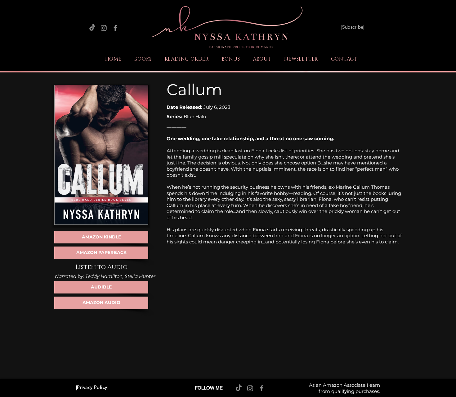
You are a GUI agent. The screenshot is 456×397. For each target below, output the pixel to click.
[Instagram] (104, 28)
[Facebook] (115, 28)
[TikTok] (92, 28)
